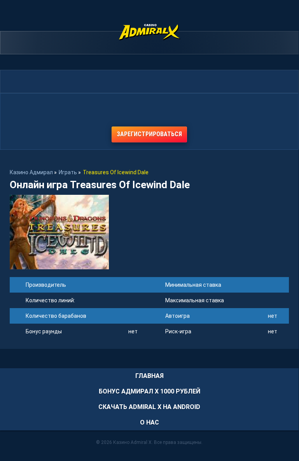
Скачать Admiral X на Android (149, 407)
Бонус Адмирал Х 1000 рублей (149, 391)
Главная (149, 376)
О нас (149, 422)
